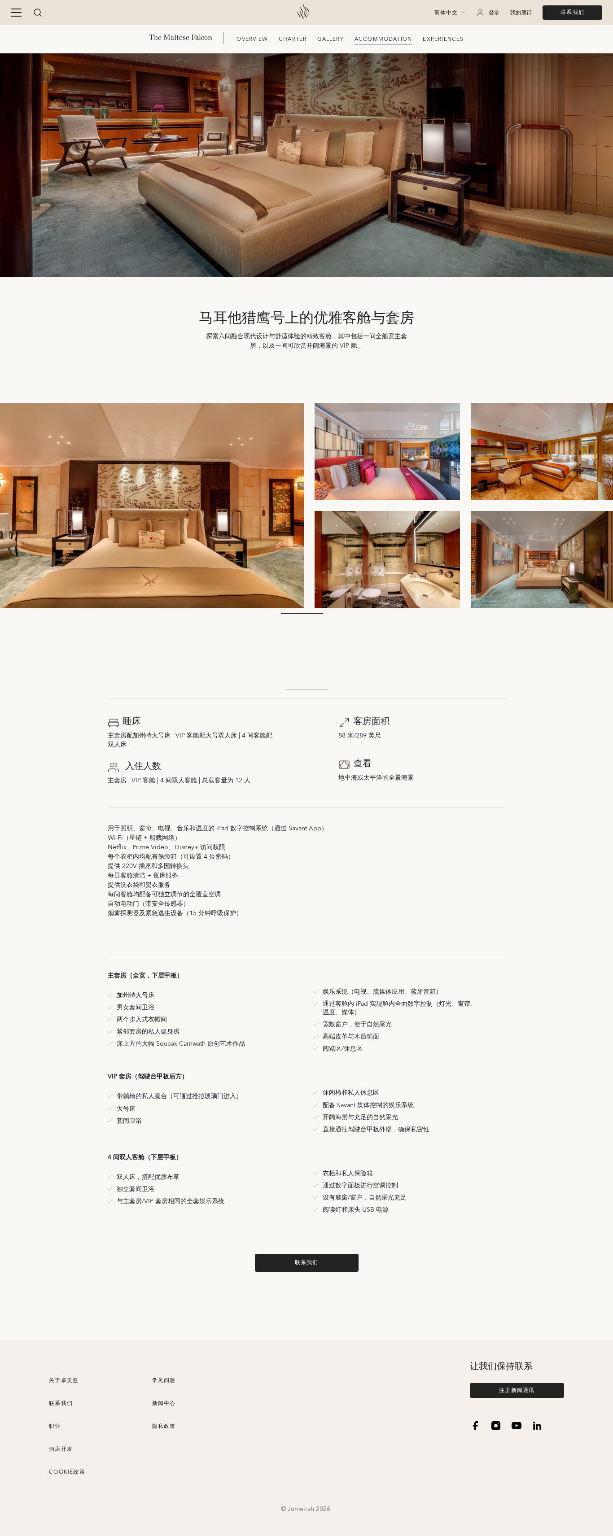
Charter (292, 39)
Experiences (443, 39)
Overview (252, 39)
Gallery (330, 39)
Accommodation (383, 39)
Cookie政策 (67, 1472)
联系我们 (572, 12)
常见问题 (164, 1380)
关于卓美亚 (64, 1380)
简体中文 (446, 13)
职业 (55, 1426)
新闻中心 (164, 1403)
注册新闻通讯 (516, 1390)
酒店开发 (61, 1449)
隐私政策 (164, 1426)
